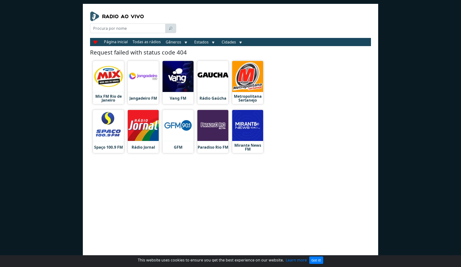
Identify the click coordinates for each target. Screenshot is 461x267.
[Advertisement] (274, 24)
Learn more (296, 260)
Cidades (229, 42)
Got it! (316, 260)
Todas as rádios (147, 41)
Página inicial (116, 41)
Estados (201, 42)
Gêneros (173, 42)
